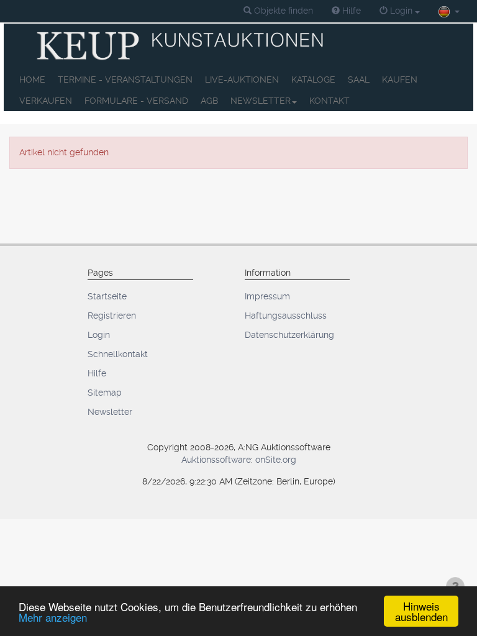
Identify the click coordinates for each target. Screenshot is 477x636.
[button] (278, 11)
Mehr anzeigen (53, 617)
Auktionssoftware (216, 460)
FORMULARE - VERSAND (136, 101)
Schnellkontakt (118, 354)
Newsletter (110, 412)
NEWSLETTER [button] (260, 101)
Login (99, 335)
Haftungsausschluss (286, 315)
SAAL (359, 79)
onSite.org (275, 460)
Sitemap (105, 393)
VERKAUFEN (45, 101)
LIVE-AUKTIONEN (242, 79)
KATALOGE (313, 79)
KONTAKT (329, 101)
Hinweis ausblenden (421, 611)
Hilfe (97, 373)
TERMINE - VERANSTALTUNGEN (125, 79)
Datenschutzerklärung (289, 335)
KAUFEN (399, 79)
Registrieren (112, 315)
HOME (32, 79)
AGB (209, 101)
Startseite (107, 296)
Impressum (267, 296)
